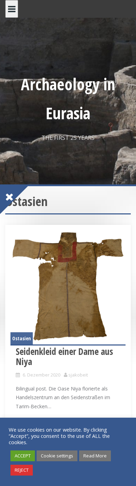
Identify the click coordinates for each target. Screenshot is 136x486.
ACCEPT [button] (23, 456)
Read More (95, 456)
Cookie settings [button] (57, 456)
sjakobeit (78, 375)
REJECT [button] (22, 470)
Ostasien (21, 338)
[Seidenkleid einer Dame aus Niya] (68, 287)
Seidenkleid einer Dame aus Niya (64, 356)
